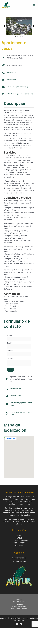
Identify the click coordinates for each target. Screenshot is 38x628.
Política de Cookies (19, 606)
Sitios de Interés (19, 543)
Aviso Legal (19, 604)
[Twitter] (21, 624)
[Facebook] (17, 624)
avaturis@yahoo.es (19, 558)
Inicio (19, 536)
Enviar (10, 370)
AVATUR (19, 538)
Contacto (19, 545)
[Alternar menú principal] (34, 5)
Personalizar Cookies (19, 609)
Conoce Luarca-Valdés (19, 540)
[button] (4, 26)
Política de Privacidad (19, 601)
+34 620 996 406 (19, 562)
